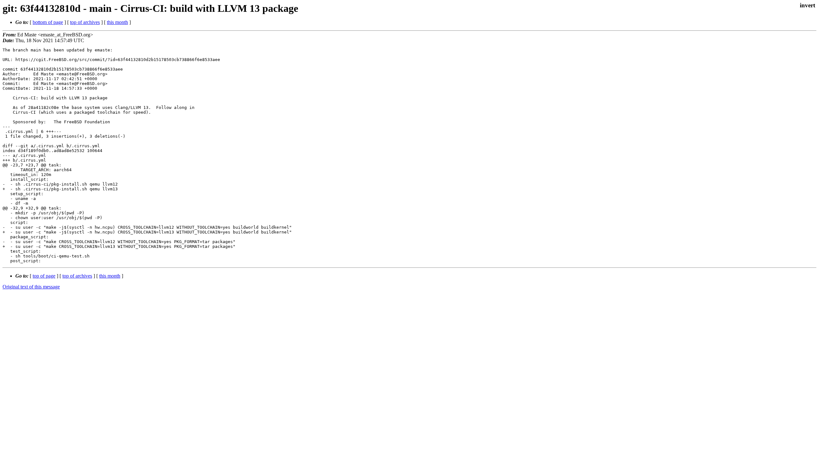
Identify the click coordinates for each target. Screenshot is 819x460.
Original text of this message (31, 286)
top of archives (85, 22)
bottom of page (48, 22)
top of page (44, 276)
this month (117, 22)
